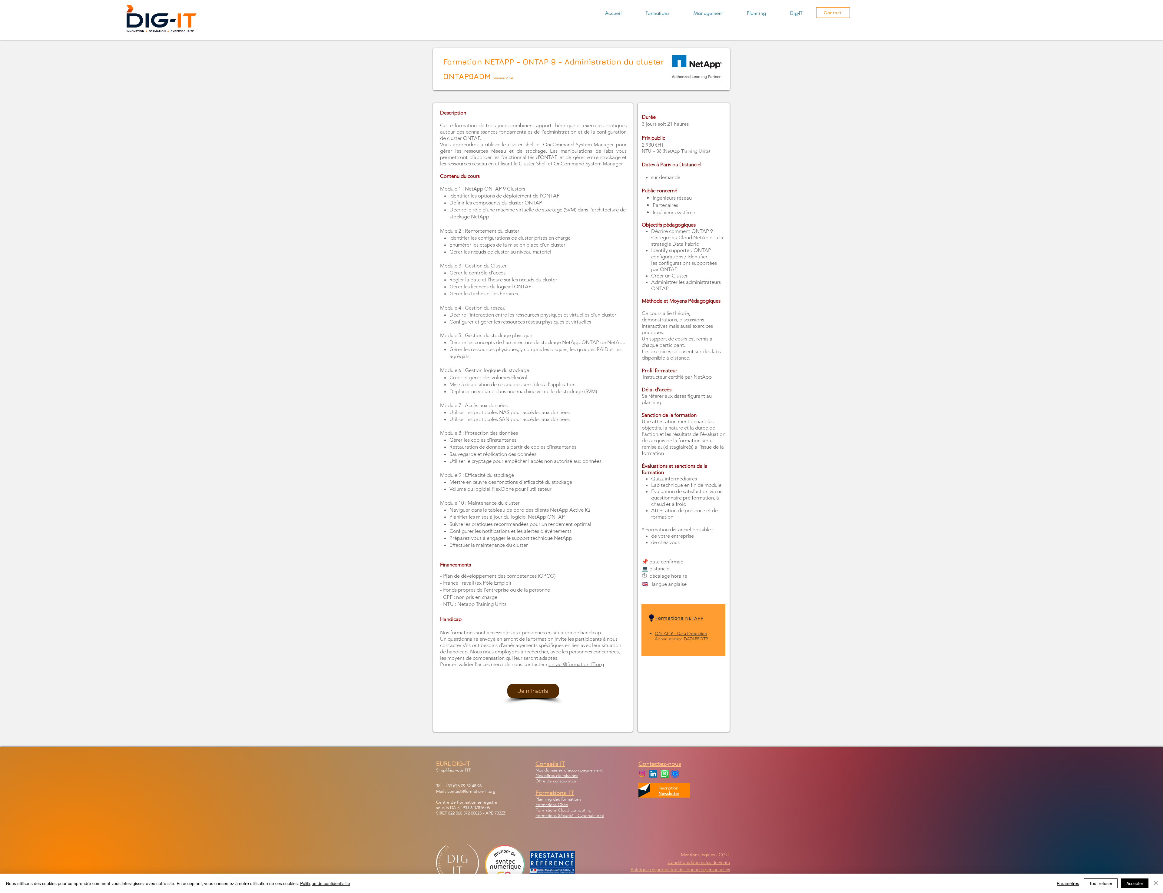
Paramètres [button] (1068, 883)
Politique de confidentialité (325, 883)
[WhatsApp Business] (664, 774)
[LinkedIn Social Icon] (653, 774)
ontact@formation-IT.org (576, 664)
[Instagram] (642, 774)
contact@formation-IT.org (471, 791)
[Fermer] (1155, 883)
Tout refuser (1100, 883)
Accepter (1134, 883)
